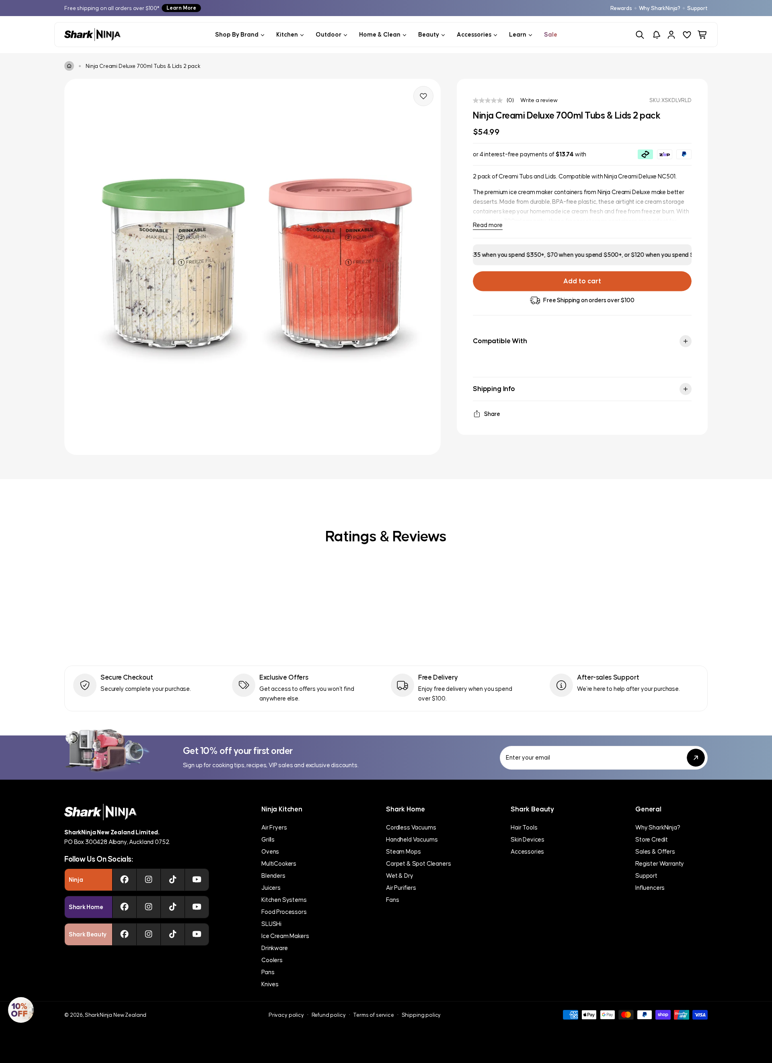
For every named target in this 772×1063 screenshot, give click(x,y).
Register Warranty (659, 863)
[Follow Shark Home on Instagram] (149, 907)
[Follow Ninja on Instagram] (149, 880)
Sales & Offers (655, 851)
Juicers (271, 887)
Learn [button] (517, 34)
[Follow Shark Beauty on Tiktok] (173, 934)
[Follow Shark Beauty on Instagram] (149, 934)
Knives (270, 984)
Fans (392, 899)
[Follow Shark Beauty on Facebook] (124, 934)
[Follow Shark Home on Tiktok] (173, 907)
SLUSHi (271, 923)
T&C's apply (691, 254)
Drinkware (274, 947)
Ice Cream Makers (285, 935)
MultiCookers (278, 863)
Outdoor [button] (328, 34)
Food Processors (284, 911)
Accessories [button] (474, 34)
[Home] (69, 66)
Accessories (527, 851)
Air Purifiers (401, 887)
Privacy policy (286, 1015)
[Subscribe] (696, 758)
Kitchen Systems (284, 899)
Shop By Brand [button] (237, 34)
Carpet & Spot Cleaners (418, 863)
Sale (550, 34)
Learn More (181, 8)
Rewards (621, 8)
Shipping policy (421, 1015)
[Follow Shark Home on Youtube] (197, 907)
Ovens (270, 851)
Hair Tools (524, 827)
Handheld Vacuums (411, 839)
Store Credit (651, 839)
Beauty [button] (428, 34)
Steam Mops (403, 851)
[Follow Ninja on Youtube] (197, 880)
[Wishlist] (687, 35)
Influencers (650, 887)
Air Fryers (274, 827)
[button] (21, 1010)
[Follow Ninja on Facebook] (124, 880)
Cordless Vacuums (411, 827)
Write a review (539, 100)
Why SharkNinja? (660, 8)
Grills (268, 839)
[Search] (640, 35)
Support (697, 8)
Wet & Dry (399, 875)
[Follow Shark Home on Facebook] (124, 907)
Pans (267, 972)
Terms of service (373, 1015)
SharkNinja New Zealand (115, 1015)
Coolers (272, 959)
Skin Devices (527, 839)
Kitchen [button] (287, 34)
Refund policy (329, 1015)
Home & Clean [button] (379, 34)
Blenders (273, 875)
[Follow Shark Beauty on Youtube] (197, 934)
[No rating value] (490, 100)
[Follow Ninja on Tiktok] (173, 880)
